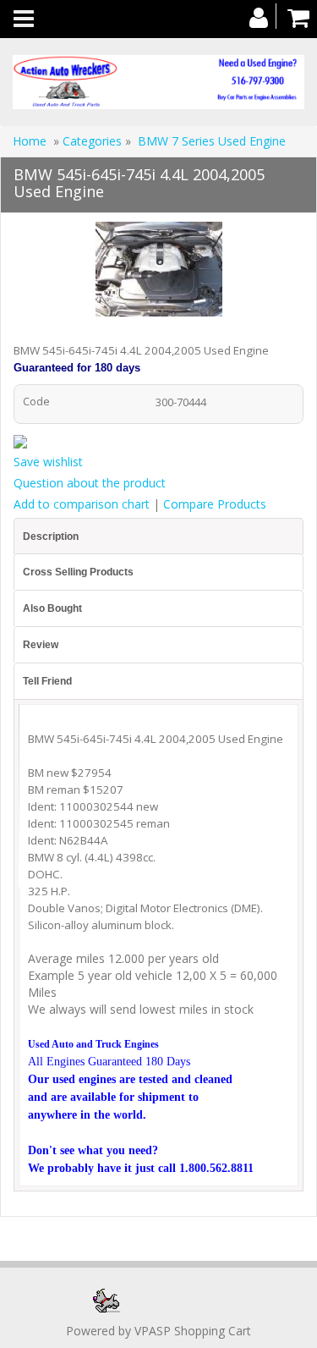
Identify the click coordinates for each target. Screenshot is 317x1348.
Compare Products (214, 504)
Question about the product (90, 483)
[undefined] (159, 272)
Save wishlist (48, 462)
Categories (94, 141)
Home (29, 141)
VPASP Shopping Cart (192, 1331)
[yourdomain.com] (158, 82)
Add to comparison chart (82, 504)
